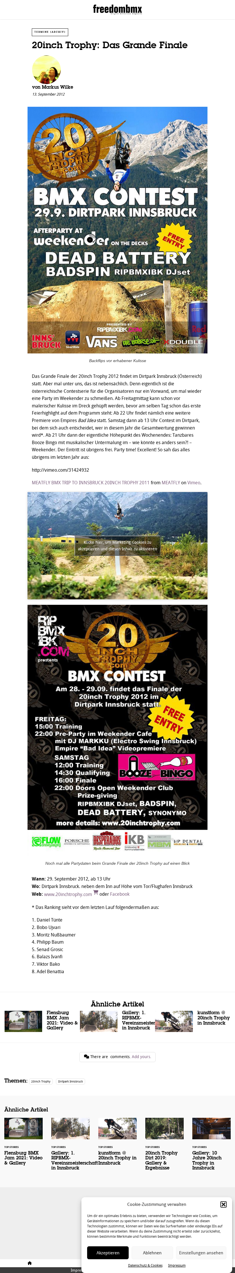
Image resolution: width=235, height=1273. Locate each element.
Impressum (177, 1266)
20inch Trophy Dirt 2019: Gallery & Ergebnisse (164, 1148)
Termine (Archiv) (50, 32)
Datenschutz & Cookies (145, 1266)
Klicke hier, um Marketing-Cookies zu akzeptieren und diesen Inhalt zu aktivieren (117, 545)
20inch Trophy (40, 1081)
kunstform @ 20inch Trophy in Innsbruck (192, 1021)
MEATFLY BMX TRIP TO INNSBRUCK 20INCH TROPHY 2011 (91, 482)
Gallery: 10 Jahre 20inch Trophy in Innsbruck (211, 1148)
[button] (223, 1204)
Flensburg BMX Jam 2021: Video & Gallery (42, 1022)
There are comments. (120, 1056)
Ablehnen (152, 1252)
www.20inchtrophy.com (68, 894)
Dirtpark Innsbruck (70, 1081)
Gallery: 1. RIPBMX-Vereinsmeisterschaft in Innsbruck (117, 1022)
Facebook (120, 894)
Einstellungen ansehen (201, 1252)
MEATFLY (171, 482)
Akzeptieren (108, 1252)
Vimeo (193, 482)
